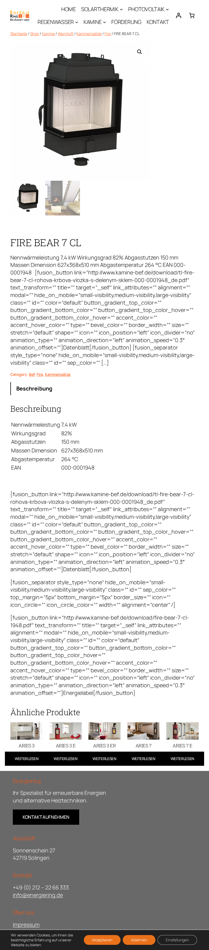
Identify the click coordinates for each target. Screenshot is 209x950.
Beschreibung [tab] (34, 388)
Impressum (26, 924)
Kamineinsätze (89, 33)
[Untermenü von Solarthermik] (121, 9)
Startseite (18, 33)
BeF (32, 374)
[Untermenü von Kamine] (104, 22)
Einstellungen (177, 939)
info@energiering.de (38, 895)
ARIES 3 (27, 745)
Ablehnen (139, 939)
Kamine (48, 33)
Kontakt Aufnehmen (46, 817)
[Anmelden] (178, 15)
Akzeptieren (102, 939)
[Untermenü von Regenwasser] (76, 22)
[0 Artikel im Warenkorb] (191, 15)
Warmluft (65, 33)
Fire (107, 33)
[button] (140, 52)
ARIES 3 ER (104, 745)
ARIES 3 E (66, 745)
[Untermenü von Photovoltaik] (167, 9)
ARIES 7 (144, 745)
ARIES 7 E (182, 745)
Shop (34, 33)
